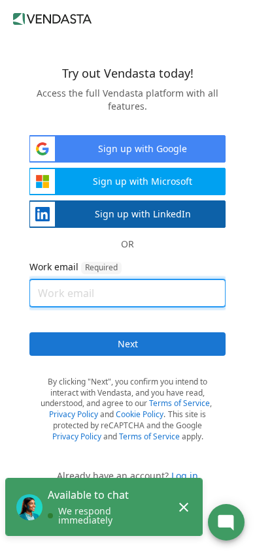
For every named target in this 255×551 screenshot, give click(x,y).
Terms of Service (179, 403)
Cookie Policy (139, 414)
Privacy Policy (73, 414)
